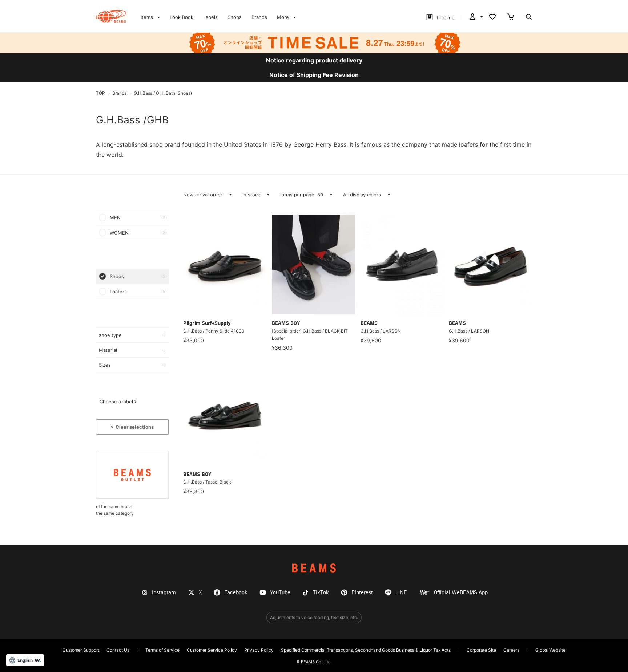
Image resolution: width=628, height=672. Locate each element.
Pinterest (362, 592)
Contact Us (117, 650)
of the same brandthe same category (115, 510)
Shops (235, 17)
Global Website (550, 650)
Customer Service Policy (212, 650)
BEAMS (314, 568)
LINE (401, 592)
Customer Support (81, 650)
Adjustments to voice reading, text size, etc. (314, 617)
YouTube (280, 592)
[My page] (475, 17)
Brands (259, 17)
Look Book (181, 17)
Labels (210, 17)
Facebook (235, 592)
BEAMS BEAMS (111, 16)
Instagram (164, 592)
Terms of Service (162, 650)
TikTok (321, 592)
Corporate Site (481, 650)
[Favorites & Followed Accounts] (492, 17)
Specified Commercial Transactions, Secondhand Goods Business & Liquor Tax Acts (366, 650)
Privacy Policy (259, 650)
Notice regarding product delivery (314, 60)
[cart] (510, 17)
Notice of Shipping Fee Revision (314, 74)
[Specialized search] (528, 17)
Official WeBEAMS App (461, 592)
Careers (511, 650)
